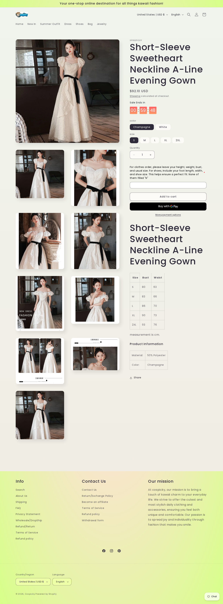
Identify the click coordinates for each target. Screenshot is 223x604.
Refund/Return (25, 526)
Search (20, 490)
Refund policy (25, 538)
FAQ (18, 508)
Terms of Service (27, 532)
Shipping (135, 96)
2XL (178, 140)
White (163, 127)
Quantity (135, 148)
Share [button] (137, 377)
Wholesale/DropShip (29, 520)
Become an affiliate (95, 502)
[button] (189, 14)
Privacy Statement (28, 514)
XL (165, 140)
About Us (21, 496)
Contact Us (89, 490)
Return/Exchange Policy (97, 496)
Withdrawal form (93, 520)
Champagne (141, 127)
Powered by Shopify (46, 594)
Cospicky (30, 594)
